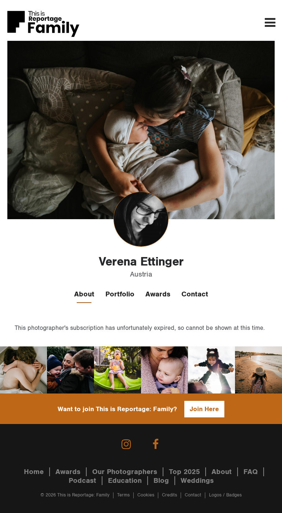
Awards (157, 294)
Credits (169, 495)
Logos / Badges (225, 495)
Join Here (204, 409)
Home (34, 471)
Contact (194, 294)
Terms (123, 495)
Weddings (197, 480)
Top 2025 (184, 471)
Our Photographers (124, 471)
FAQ (250, 471)
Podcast (82, 480)
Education (125, 480)
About (84, 294)
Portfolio (119, 294)
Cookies (145, 495)
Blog (161, 480)
